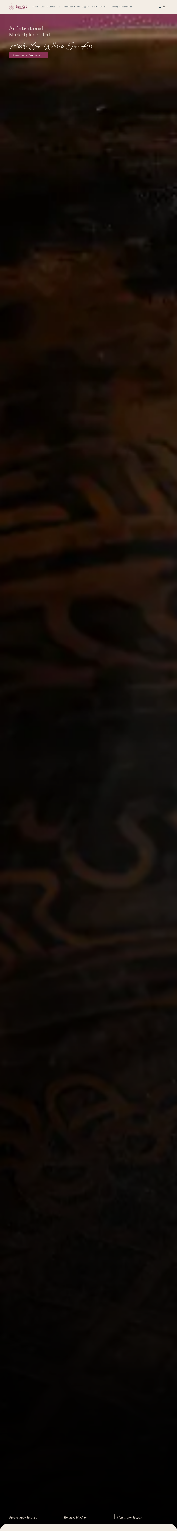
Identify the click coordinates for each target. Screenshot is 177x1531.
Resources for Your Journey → (28, 55)
